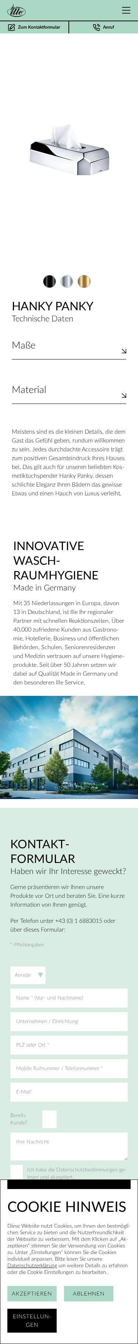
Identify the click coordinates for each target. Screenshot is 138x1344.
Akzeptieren (32, 1294)
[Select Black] (49, 281)
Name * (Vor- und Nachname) (49, 998)
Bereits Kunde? (18, 1119)
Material (29, 390)
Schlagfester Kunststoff (41, 399)
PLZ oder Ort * (32, 1045)
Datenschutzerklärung (32, 1265)
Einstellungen (32, 1321)
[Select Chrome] (66, 281)
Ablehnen (89, 1294)
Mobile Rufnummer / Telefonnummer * (59, 1068)
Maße (24, 345)
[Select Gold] (84, 281)
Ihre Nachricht (32, 1142)
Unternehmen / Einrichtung (47, 1021)
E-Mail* (24, 1092)
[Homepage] (16, 10)
